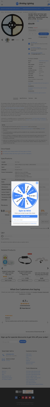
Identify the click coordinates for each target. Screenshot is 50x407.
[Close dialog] (37, 183)
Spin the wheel (25, 216)
